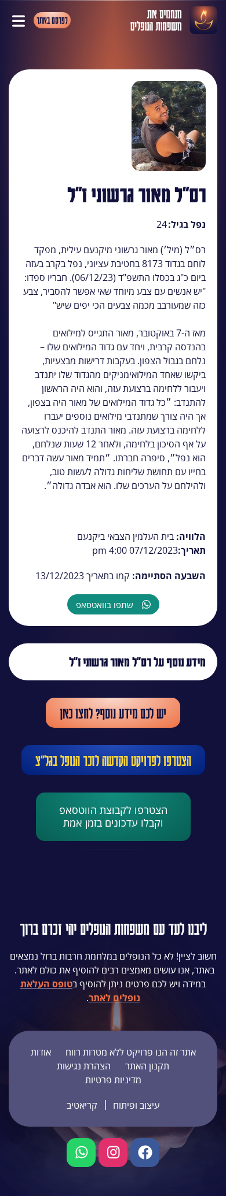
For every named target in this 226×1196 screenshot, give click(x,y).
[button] (18, 20)
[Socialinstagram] (113, 1152)
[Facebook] (144, 1152)
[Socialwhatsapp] (81, 1152)
